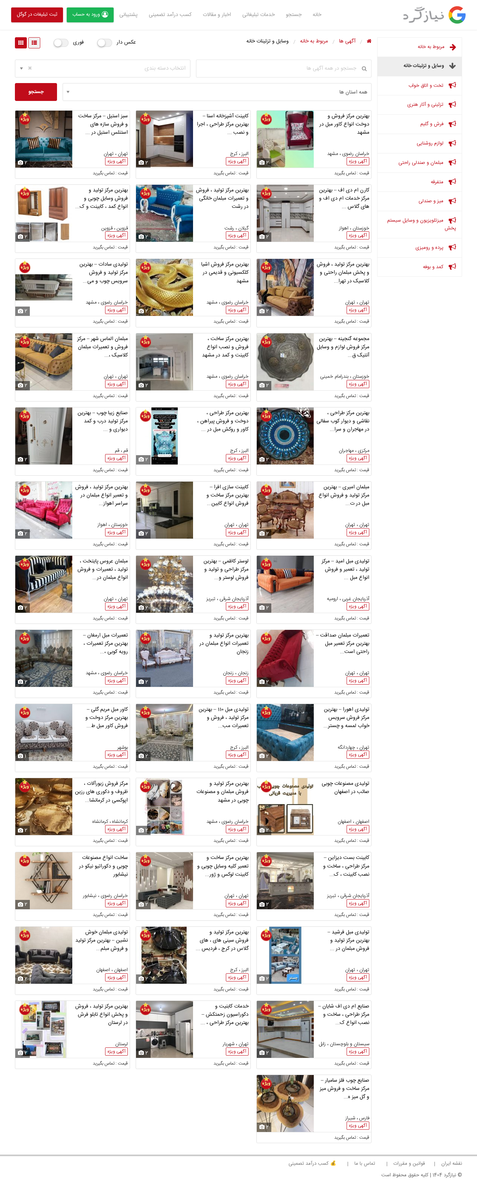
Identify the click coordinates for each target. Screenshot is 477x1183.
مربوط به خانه (432, 47)
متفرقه (438, 182)
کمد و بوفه (434, 267)
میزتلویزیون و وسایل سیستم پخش (421, 224)
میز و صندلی (431, 201)
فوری (78, 42)
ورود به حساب (86, 14)
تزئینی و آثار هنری (426, 105)
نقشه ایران (451, 1164)
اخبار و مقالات (217, 14)
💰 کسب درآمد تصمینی (312, 1164)
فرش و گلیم (432, 124)
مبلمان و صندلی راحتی (421, 163)
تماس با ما (364, 1164)
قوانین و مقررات (409, 1164)
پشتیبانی (128, 14)
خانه (317, 14)
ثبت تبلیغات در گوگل (37, 14)
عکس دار (126, 42)
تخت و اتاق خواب (426, 86)
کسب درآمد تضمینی (170, 14)
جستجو (293, 14)
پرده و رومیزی (430, 248)
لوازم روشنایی (431, 143)
